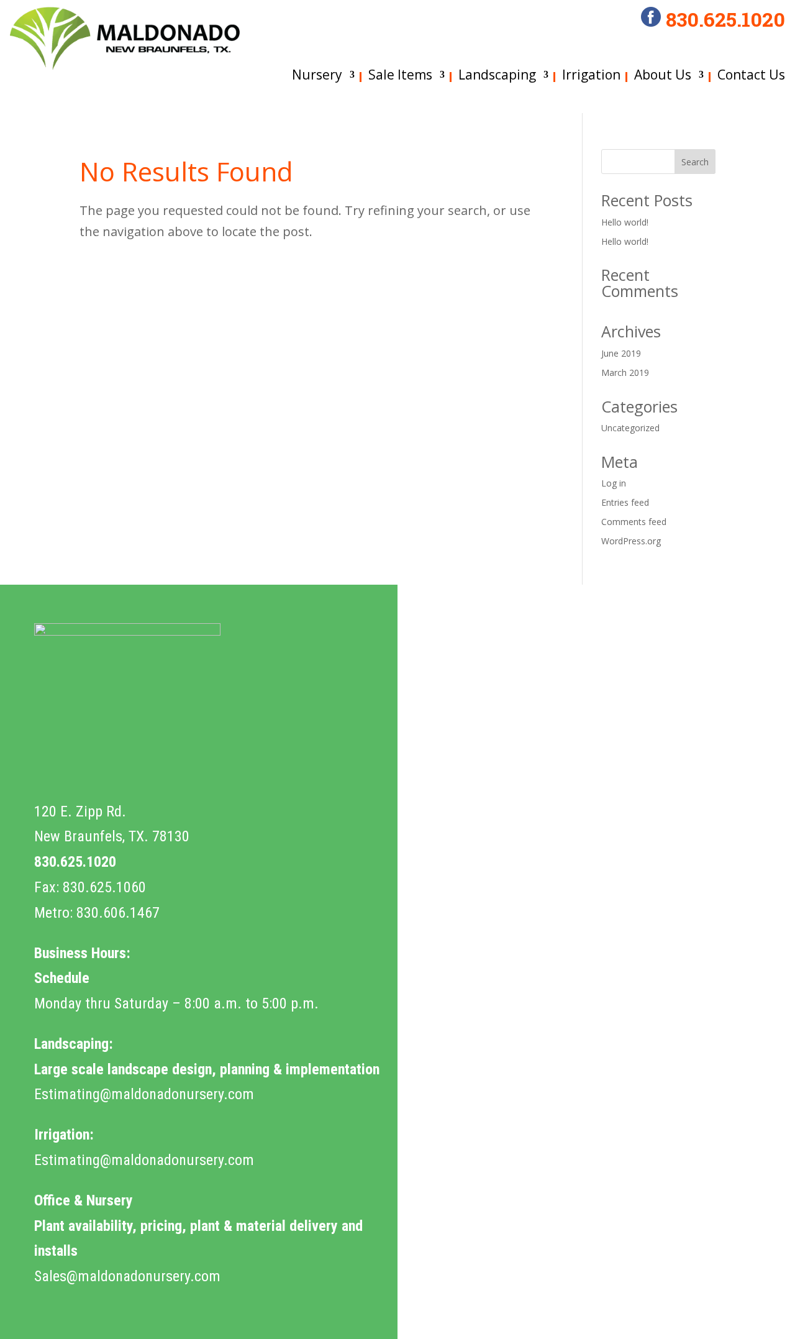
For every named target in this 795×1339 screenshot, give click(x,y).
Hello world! (624, 222)
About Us (662, 74)
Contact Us (751, 74)
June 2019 (621, 353)
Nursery (317, 74)
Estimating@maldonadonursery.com (144, 1094)
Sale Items (400, 74)
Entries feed (625, 502)
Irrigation (591, 74)
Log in (613, 483)
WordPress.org (631, 541)
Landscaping (497, 74)
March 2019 (625, 372)
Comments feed (633, 522)
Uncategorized (630, 428)
